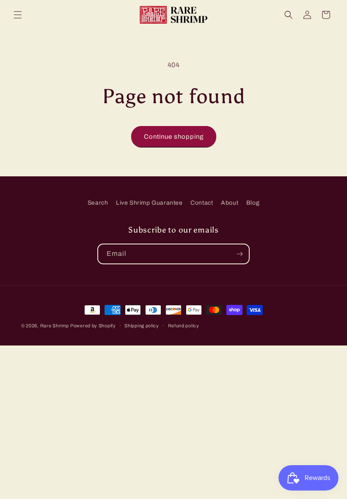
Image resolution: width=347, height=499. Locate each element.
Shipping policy (141, 325)
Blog (252, 203)
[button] (17, 14)
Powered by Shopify (93, 325)
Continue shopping (174, 136)
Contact (201, 203)
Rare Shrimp (54, 325)
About (229, 203)
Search (98, 203)
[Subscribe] (239, 254)
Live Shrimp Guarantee (149, 203)
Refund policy (183, 325)
